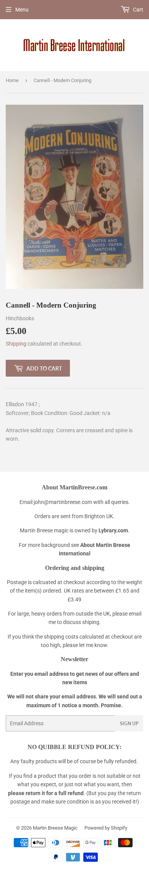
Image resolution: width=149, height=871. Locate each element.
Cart (137, 10)
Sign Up (129, 723)
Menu (22, 10)
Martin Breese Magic (55, 828)
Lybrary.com (113, 530)
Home (12, 80)
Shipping (16, 344)
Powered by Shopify (105, 828)
